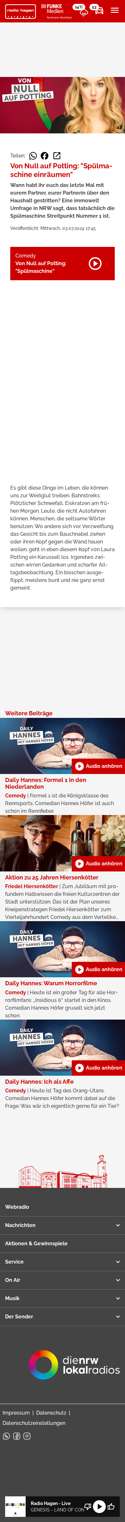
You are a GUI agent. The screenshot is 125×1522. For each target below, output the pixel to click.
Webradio (17, 1207)
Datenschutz (51, 1413)
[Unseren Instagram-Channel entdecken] (27, 1436)
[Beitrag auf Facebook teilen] (44, 156)
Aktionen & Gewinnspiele (36, 1243)
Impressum (16, 1413)
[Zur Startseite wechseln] (20, 12)
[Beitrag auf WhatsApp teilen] (33, 156)
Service (14, 1262)
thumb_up (111, 1506)
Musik (12, 1298)
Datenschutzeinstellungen (34, 1423)
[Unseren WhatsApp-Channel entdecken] (6, 1436)
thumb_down (88, 1506)
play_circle (99, 1506)
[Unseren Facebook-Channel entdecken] (17, 1436)
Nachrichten (20, 1225)
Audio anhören (98, 766)
